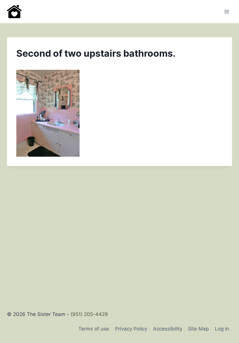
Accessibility (167, 329)
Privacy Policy (131, 329)
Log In (222, 329)
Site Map (198, 329)
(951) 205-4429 (89, 314)
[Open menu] (226, 11)
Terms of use (93, 329)
